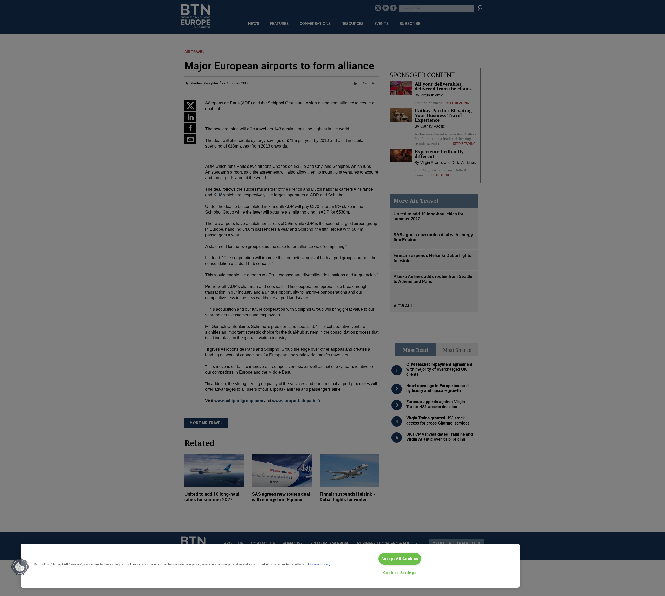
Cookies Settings (400, 573)
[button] (20, 567)
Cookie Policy (319, 564)
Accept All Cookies (399, 559)
